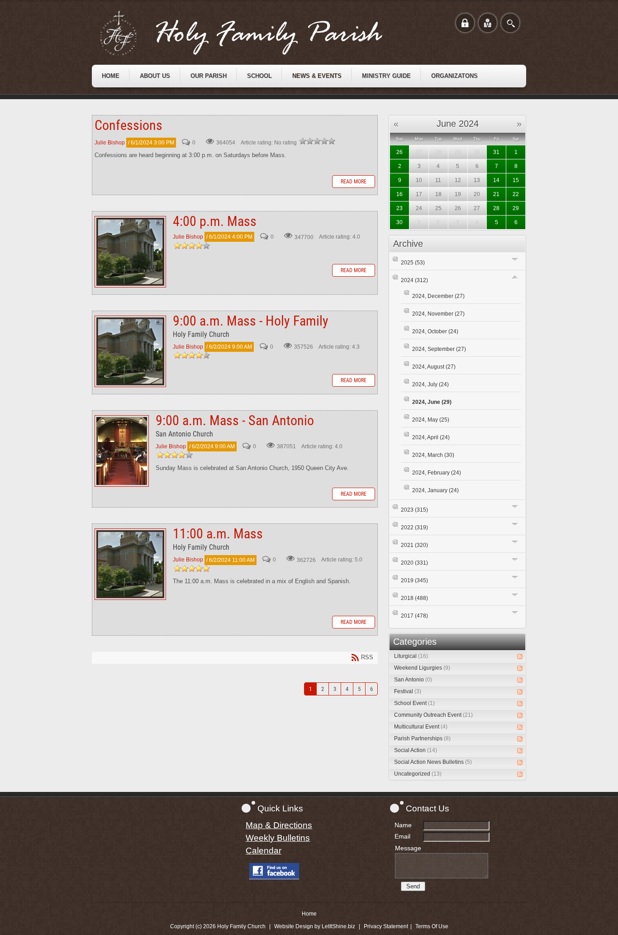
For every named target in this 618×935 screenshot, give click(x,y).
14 (496, 180)
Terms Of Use (431, 926)
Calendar (263, 850)
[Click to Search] (510, 23)
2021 (414, 545)
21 (496, 194)
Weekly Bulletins (278, 838)
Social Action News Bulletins (433, 762)
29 (516, 208)
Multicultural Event (420, 727)
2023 (414, 510)
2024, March (433, 455)
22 (516, 194)
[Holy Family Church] (252, 33)
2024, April (431, 437)
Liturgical (411, 656)
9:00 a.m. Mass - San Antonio (121, 451)
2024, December (438, 296)
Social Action (415, 750)
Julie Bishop (110, 142)
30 (399, 222)
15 (516, 180)
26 (399, 152)
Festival (407, 691)
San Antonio (413, 679)
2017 (414, 616)
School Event (414, 703)
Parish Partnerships (422, 738)
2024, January (435, 490)
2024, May (430, 420)
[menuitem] (110, 76)
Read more (353, 181)
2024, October (435, 331)
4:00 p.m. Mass (130, 251)
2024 (414, 280)
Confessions (128, 125)
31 (496, 152)
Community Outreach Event (433, 715)
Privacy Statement (386, 926)
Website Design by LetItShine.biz (314, 926)
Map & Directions (279, 825)
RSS (520, 656)
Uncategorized (418, 774)
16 (399, 194)
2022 (414, 527)
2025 (413, 262)
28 (496, 208)
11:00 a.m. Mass (130, 564)
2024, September (439, 349)
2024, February (436, 473)
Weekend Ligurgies (422, 668)
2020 (414, 563)
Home (309, 914)
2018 (414, 598)
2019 (414, 580)
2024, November (438, 314)
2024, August (434, 367)
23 (399, 208)
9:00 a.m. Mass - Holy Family (130, 351)
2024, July (430, 384)
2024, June (432, 402)
